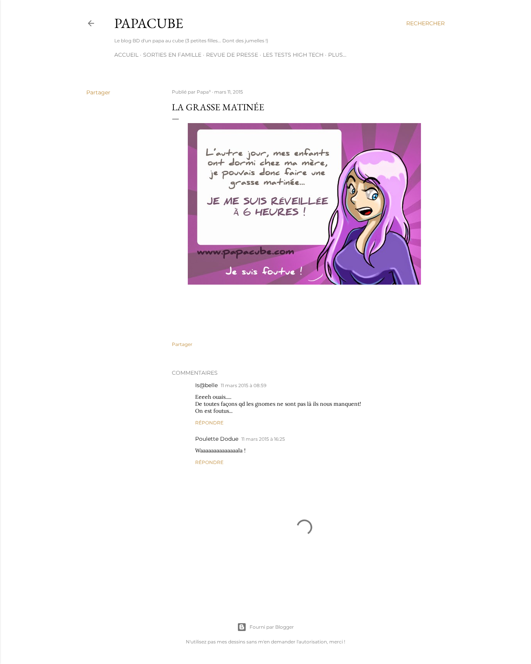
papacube (148, 23)
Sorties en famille (172, 54)
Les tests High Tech (293, 54)
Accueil (126, 54)
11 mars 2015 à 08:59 (243, 385)
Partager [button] (98, 92)
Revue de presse (232, 54)
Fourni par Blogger (272, 627)
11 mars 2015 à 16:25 (263, 439)
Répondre (209, 423)
